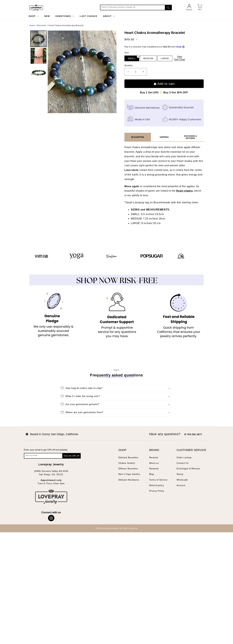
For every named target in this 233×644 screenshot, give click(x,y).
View (179, 58)
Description (137, 137)
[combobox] (136, 7)
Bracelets (41, 25)
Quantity (128, 65)
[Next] (111, 71)
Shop (32, 16)
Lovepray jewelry (111, 528)
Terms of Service (158, 479)
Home (32, 25)
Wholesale (182, 479)
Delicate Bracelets (128, 457)
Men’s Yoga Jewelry (129, 474)
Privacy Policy (156, 491)
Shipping (164, 137)
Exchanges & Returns (188, 468)
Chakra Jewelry (126, 463)
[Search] (168, 7)
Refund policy (156, 485)
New (47, 16)
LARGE (165, 58)
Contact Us (183, 463)
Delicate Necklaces (128, 479)
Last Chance (88, 16)
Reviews (153, 457)
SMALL (132, 58)
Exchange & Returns (190, 137)
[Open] (7, 636)
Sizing (180, 474)
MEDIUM (148, 58)
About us (154, 463)
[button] (116, 388)
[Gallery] (72, 72)
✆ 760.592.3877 (193, 434)
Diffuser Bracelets (128, 468)
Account (181, 485)
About (107, 16)
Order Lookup (184, 457)
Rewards (154, 468)
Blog (151, 474)
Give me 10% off (71, 456)
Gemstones (63, 16)
